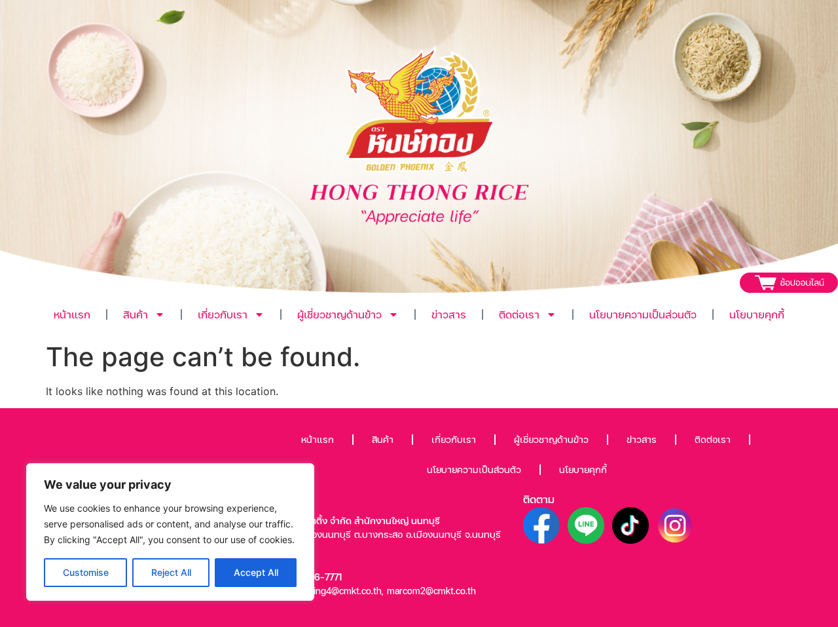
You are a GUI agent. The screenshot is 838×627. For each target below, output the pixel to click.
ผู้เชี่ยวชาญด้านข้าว (339, 314)
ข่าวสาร (448, 314)
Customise (86, 572)
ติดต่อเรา (519, 314)
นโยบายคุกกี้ (756, 314)
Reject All (171, 572)
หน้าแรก (72, 314)
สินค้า (135, 314)
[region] (170, 532)
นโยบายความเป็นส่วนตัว (643, 314)
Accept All (256, 572)
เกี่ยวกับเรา (222, 314)
